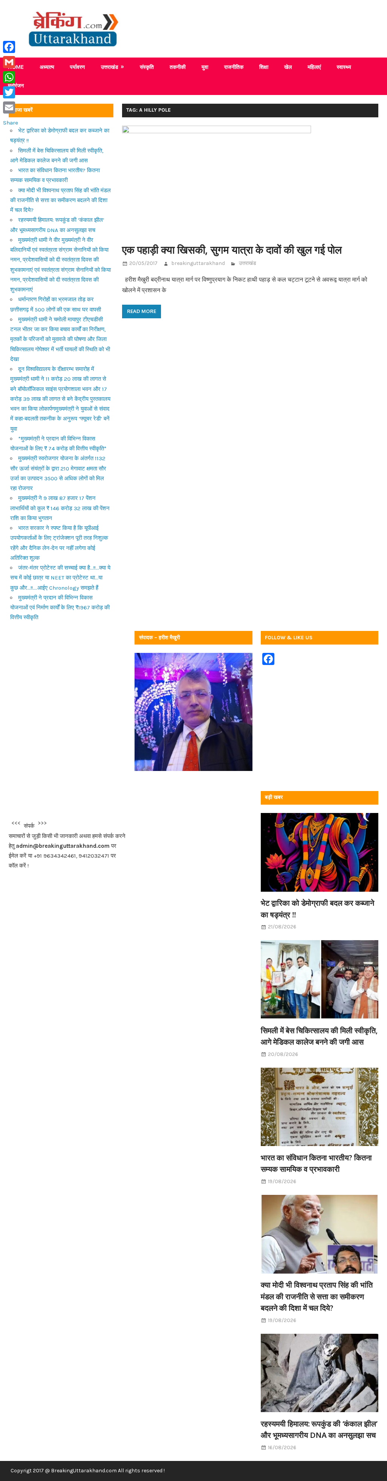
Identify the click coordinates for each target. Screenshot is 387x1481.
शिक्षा (263, 67)
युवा (204, 67)
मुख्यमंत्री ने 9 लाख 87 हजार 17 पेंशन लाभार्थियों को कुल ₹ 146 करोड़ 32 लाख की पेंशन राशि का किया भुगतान (60, 508)
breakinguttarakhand (198, 263)
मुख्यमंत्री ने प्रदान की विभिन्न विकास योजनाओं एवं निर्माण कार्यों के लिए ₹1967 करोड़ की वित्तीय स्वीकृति (60, 607)
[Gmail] (11, 62)
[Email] (11, 107)
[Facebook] (11, 47)
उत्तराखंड (109, 67)
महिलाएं (314, 67)
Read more (141, 311)
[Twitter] (11, 92)
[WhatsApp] (11, 77)
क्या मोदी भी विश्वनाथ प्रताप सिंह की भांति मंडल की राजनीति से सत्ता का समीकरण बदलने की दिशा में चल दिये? (60, 200)
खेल (288, 67)
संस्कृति (147, 67)
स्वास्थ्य (344, 67)
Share (10, 122)
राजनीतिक (233, 67)
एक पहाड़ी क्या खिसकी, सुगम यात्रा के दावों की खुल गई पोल (232, 249)
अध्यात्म (47, 67)
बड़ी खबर (274, 797)
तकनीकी (178, 67)
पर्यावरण (77, 67)
